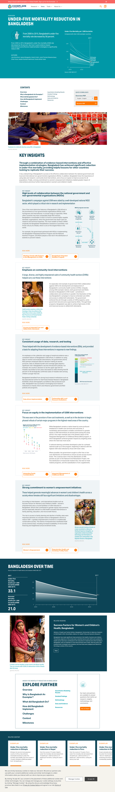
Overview (23, 92)
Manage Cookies (74, 779)
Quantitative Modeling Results (56, 92)
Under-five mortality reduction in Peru (78, 748)
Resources (50, 100)
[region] (57, 779)
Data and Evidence (52, 98)
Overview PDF (81, 96)
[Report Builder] (105, 6)
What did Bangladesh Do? (29, 97)
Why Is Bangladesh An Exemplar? (31, 94)
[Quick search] (101, 6)
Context (23, 104)
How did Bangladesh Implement (31, 99)
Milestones (24, 106)
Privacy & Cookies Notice (31, 785)
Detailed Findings (52, 94)
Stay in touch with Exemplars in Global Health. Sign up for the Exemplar (32, 2)
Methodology (51, 96)
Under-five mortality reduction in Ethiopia (19, 748)
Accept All (91, 779)
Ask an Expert (85, 708)
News (43, 6)
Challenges (24, 101)
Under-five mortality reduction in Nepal (48, 748)
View (56, 650)
